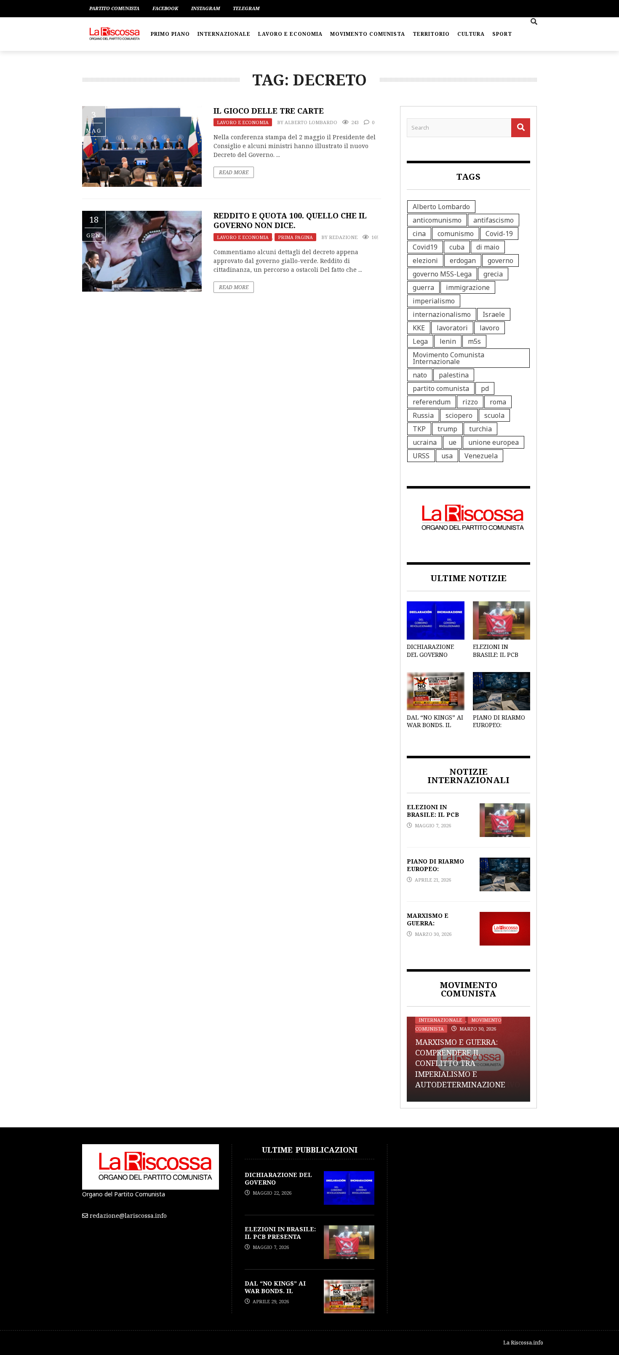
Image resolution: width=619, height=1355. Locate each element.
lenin (448, 341)
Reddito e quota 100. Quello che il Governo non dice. (290, 220)
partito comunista (441, 388)
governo (500, 260)
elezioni (425, 260)
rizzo (470, 401)
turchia (480, 428)
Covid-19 (499, 233)
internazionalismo (442, 314)
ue (452, 442)
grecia (493, 274)
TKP (419, 428)
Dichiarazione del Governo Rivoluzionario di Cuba (432, 658)
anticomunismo (437, 220)
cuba (456, 247)
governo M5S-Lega (442, 274)
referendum (432, 401)
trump (447, 428)
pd (485, 388)
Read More (233, 172)
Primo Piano (170, 33)
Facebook (165, 8)
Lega (420, 341)
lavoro (489, 327)
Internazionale (224, 33)
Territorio (431, 33)
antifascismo (493, 220)
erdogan (463, 260)
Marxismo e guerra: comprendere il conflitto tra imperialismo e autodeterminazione (460, 1063)
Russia (423, 415)
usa (447, 455)
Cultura (471, 33)
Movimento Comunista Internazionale (448, 358)
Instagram (205, 8)
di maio (487, 247)
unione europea (493, 442)
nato (420, 375)
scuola (494, 415)
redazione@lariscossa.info (128, 1216)
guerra (423, 287)
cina (419, 233)
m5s (474, 341)
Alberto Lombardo (311, 122)
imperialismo (434, 301)
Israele (494, 314)
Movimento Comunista (367, 33)
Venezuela (481, 455)
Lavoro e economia (290, 33)
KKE (419, 327)
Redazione (343, 237)
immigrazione (468, 287)
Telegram (246, 8)
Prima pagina (295, 237)
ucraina (425, 442)
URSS (421, 455)
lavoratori (452, 327)
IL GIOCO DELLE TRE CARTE (268, 111)
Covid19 (425, 247)
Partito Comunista (114, 8)
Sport (502, 33)
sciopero (459, 415)
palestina (454, 375)
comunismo (456, 233)
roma (498, 401)
